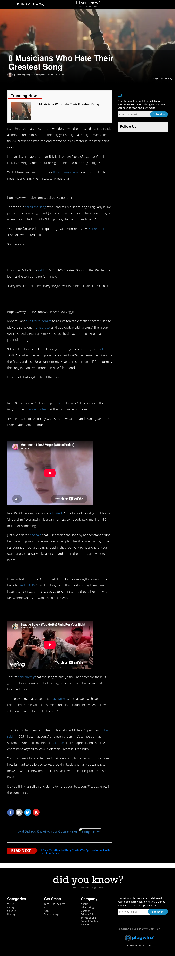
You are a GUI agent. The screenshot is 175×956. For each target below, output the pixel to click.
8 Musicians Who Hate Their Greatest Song (68, 104)
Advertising (87, 907)
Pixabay (168, 78)
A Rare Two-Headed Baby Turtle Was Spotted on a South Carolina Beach (75, 851)
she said (36, 535)
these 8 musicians (65, 172)
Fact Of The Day (32, 4)
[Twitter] (147, 4)
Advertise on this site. (138, 945)
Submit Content (90, 921)
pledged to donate (38, 321)
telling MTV (27, 585)
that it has (58, 743)
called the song (35, 207)
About (84, 904)
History (11, 914)
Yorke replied (98, 229)
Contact (85, 910)
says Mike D (60, 699)
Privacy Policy (88, 914)
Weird (10, 904)
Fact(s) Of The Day (54, 904)
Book (47, 907)
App (46, 910)
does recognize (35, 409)
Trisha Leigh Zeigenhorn (25, 74)
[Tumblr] (159, 4)
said (100, 349)
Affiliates (86, 924)
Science (11, 910)
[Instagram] (153, 4)
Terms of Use (88, 917)
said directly (26, 677)
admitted (58, 403)
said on (42, 270)
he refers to (41, 327)
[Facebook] (141, 4)
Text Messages (52, 914)
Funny (10, 907)
